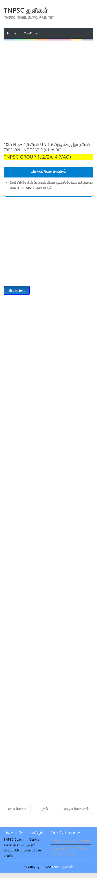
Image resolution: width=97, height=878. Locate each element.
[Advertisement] (48, 88)
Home (11, 33)
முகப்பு (45, 808)
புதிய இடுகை (17, 808)
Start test (17, 290)
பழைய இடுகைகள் (76, 808)
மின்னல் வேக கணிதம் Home (71, 840)
